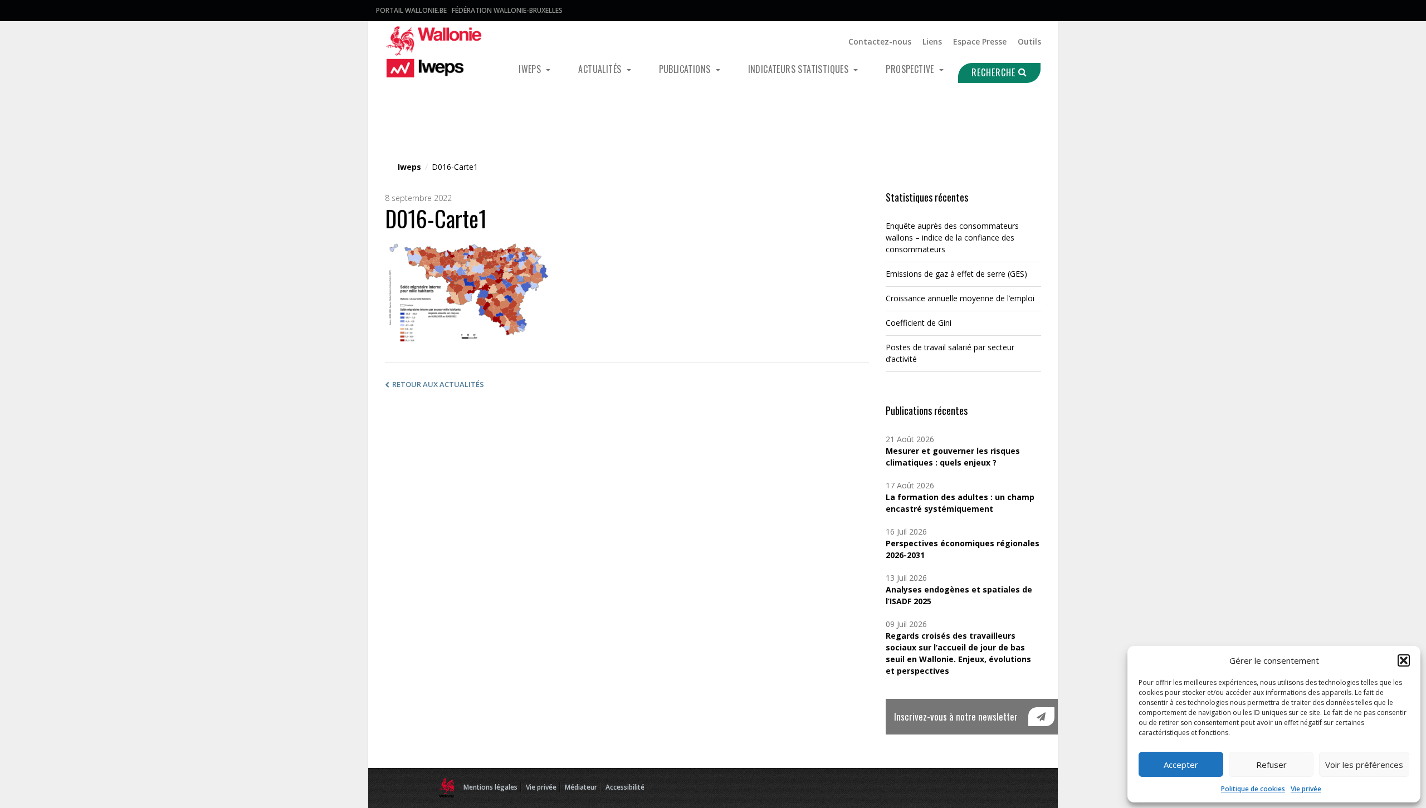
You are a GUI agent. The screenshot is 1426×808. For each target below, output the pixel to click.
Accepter (1181, 764)
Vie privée (1306, 789)
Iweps (531, 69)
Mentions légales (490, 787)
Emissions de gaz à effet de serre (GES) (956, 273)
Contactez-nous (879, 41)
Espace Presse (980, 41)
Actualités (600, 69)
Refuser (1271, 764)
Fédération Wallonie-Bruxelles (507, 10)
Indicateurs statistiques (799, 69)
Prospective (911, 69)
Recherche (994, 72)
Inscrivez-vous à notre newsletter (956, 716)
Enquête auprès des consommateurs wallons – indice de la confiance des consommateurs (952, 237)
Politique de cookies (1253, 789)
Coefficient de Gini (918, 322)
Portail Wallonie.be (411, 10)
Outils (1029, 41)
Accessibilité (624, 787)
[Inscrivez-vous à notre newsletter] (1041, 716)
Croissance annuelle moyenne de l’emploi (960, 298)
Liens (932, 41)
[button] (1403, 660)
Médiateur (581, 787)
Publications (686, 69)
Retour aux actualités (438, 384)
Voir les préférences (1364, 764)
